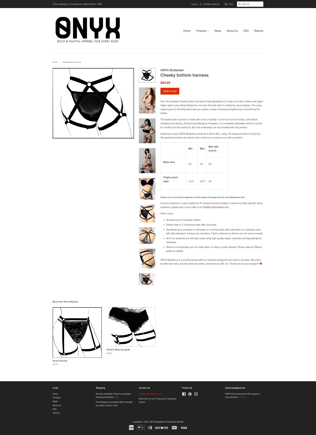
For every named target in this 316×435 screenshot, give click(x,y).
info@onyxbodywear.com (216, 207)
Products (201, 31)
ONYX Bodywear (156, 421)
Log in (195, 4)
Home (186, 31)
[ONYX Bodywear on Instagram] (196, 394)
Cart (231, 4)
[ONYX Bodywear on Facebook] (184, 394)
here (117, 397)
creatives (242, 397)
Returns (258, 31)
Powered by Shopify (174, 421)
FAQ (246, 31)
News (217, 31)
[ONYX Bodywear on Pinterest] (190, 394)
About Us (232, 31)
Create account (211, 4)
